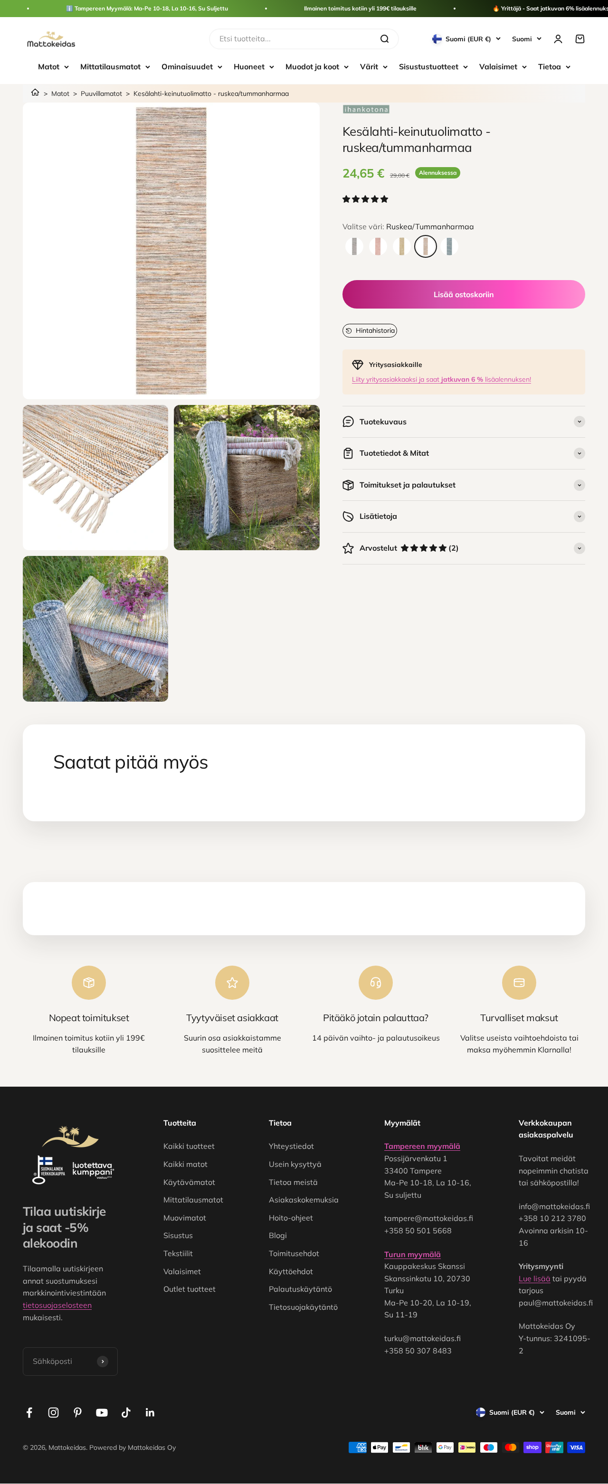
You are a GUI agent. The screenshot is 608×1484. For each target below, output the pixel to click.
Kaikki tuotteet (189, 1146)
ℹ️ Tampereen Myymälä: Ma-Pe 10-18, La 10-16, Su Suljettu (147, 8)
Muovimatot (184, 1217)
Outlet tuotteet (189, 1289)
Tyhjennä (354, 38)
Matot (48, 66)
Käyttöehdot (291, 1271)
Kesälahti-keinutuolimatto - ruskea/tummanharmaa (211, 93)
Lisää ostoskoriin (464, 294)
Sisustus (178, 1235)
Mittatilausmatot (110, 66)
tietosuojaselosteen (57, 1305)
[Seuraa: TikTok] (126, 1412)
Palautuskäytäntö (300, 1289)
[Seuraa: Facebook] (29, 1412)
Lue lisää (535, 1278)
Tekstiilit (178, 1253)
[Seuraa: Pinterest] (77, 1412)
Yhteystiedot (291, 1146)
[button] (366, 199)
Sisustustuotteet (428, 66)
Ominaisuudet (187, 66)
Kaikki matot (185, 1164)
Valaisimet (498, 66)
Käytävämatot (189, 1182)
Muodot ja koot (312, 66)
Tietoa (549, 66)
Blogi (278, 1235)
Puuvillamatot (101, 93)
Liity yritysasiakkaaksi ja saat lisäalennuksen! (441, 379)
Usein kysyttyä (295, 1164)
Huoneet (249, 66)
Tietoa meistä (293, 1182)
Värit (369, 66)
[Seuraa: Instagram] (53, 1412)
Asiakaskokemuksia (304, 1199)
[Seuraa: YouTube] (101, 1412)
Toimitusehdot (294, 1253)
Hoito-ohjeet (291, 1217)
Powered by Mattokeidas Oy (132, 1447)
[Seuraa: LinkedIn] (150, 1412)
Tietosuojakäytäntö (303, 1307)
